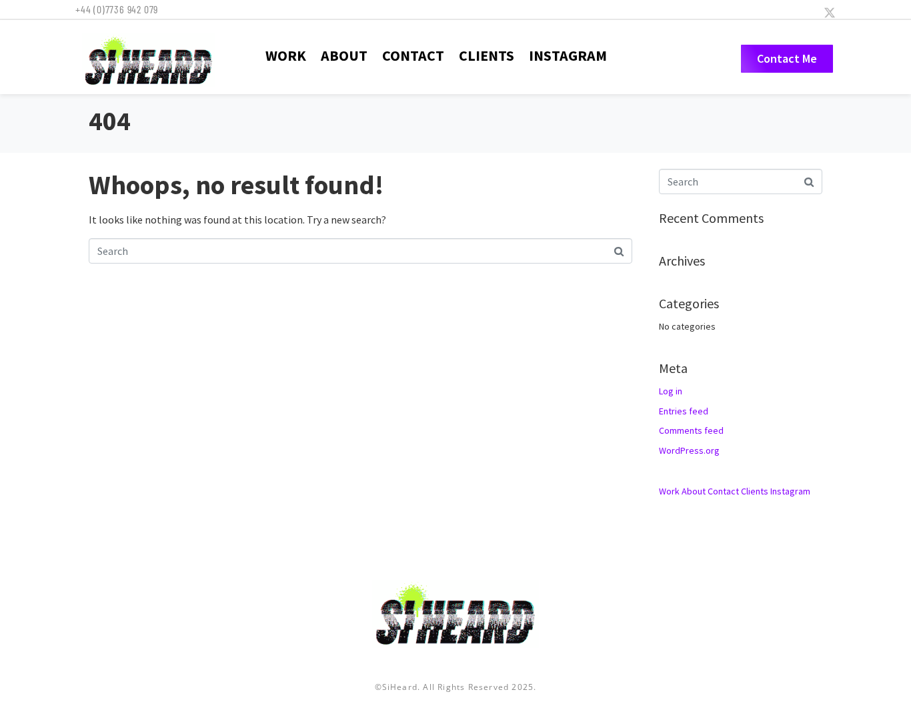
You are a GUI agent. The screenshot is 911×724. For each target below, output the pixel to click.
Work (285, 55)
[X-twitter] (830, 13)
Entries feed (683, 411)
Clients (486, 55)
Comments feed (691, 430)
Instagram (568, 55)
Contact (413, 55)
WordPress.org (689, 450)
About (344, 55)
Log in (670, 391)
